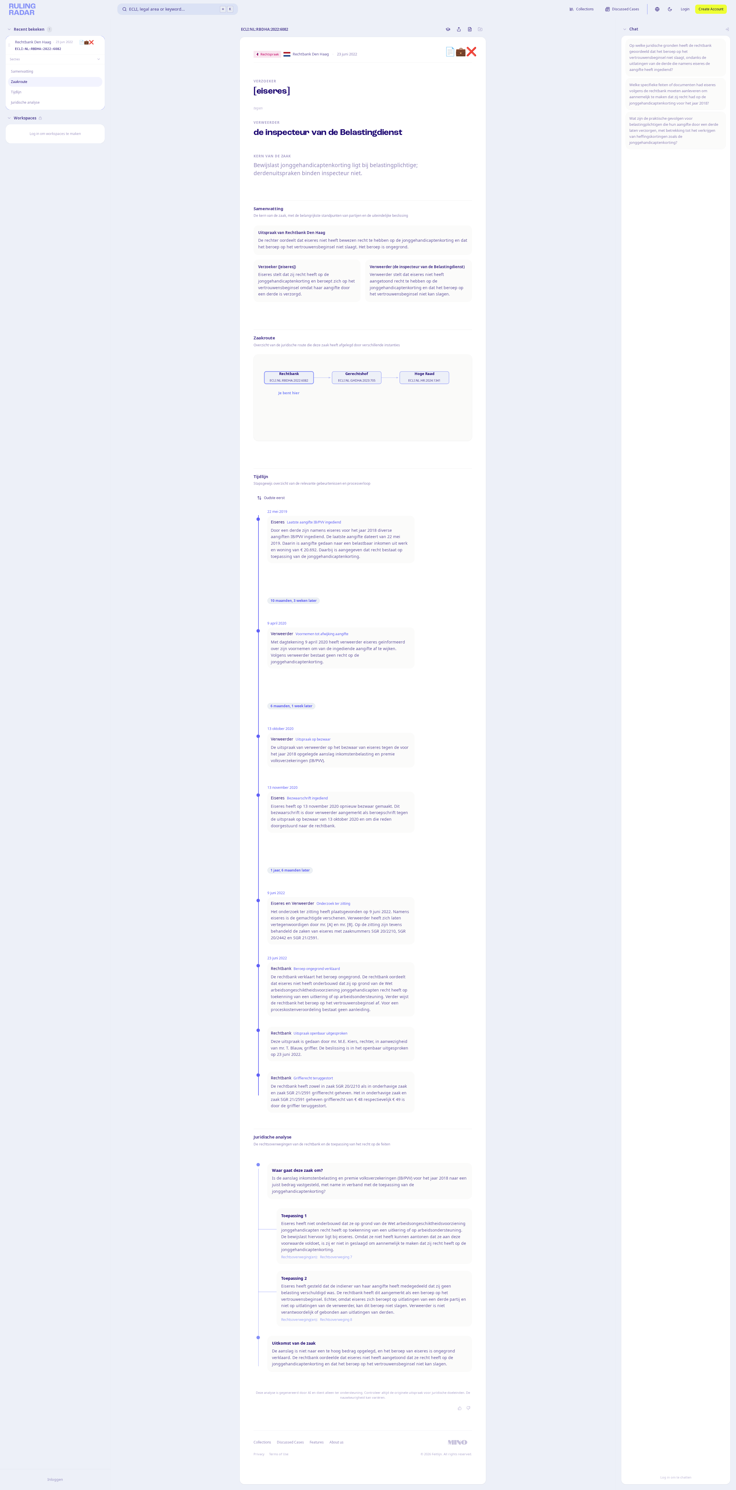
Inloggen (55, 1479)
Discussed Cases (290, 1442)
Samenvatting (22, 71)
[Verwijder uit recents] (99, 45)
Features (317, 1442)
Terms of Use (278, 1454)
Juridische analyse (25, 102)
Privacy (259, 1454)
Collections (262, 1442)
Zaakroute (19, 81)
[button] (9, 45)
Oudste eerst (274, 497)
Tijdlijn (16, 92)
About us (336, 1442)
